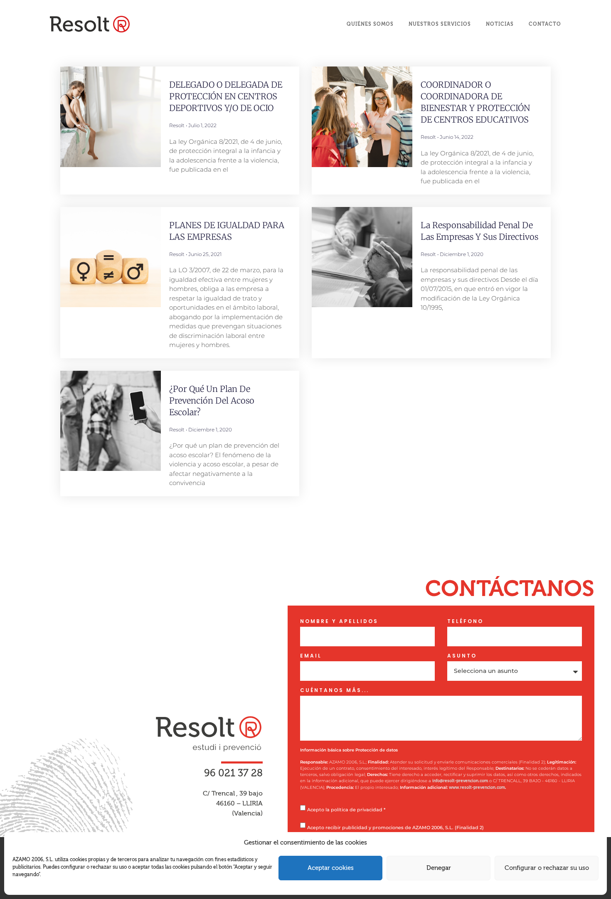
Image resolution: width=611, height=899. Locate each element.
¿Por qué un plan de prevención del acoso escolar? (211, 400)
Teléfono (465, 621)
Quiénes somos (370, 24)
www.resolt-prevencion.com (477, 787)
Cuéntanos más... (334, 690)
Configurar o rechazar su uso (547, 868)
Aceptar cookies (331, 868)
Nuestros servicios (440, 24)
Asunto (462, 656)
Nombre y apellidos (339, 621)
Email (311, 656)
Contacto (545, 24)
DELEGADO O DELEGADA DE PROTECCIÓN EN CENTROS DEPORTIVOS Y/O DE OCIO (225, 96)
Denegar (438, 868)
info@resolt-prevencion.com (460, 780)
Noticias (500, 24)
